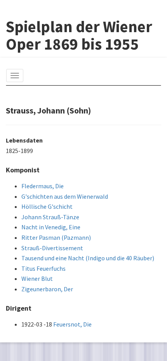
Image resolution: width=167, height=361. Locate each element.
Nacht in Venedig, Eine (50, 227)
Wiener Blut (37, 278)
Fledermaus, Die (42, 186)
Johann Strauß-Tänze (50, 217)
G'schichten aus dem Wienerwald (64, 196)
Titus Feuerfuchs (43, 268)
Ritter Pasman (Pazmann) (56, 237)
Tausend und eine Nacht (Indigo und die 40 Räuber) (87, 258)
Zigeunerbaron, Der (47, 289)
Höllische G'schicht (47, 206)
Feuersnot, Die (72, 324)
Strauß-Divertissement (52, 248)
